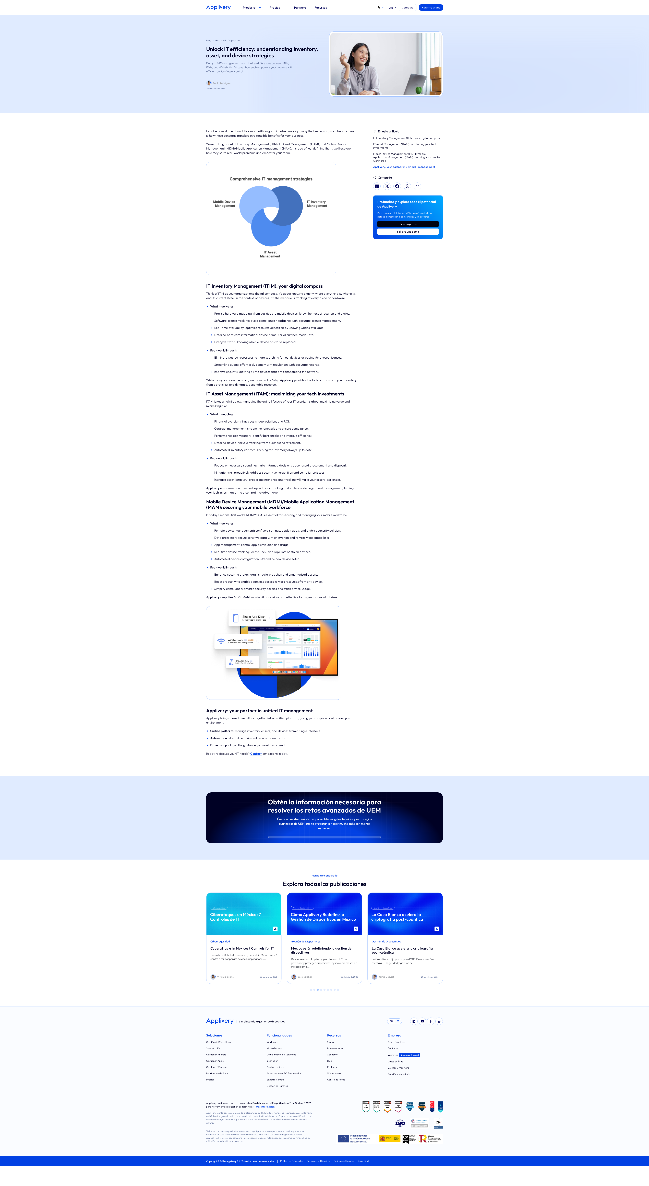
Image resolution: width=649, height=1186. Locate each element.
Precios (210, 1079)
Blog (208, 40)
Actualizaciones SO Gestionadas (284, 1073)
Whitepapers (334, 1073)
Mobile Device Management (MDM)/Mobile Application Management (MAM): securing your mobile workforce (406, 157)
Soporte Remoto (275, 1079)
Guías (375, 941)
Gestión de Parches (277, 1085)
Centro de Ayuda (336, 1079)
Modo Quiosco (274, 1048)
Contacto (393, 1048)
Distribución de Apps (217, 1073)
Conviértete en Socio (399, 1074)
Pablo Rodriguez (222, 83)
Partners (332, 1067)
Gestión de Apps (275, 1067)
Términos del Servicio (318, 1160)
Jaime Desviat (305, 976)
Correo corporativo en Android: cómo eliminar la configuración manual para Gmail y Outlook (402, 952)
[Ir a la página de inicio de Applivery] (218, 7)
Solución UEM (213, 1048)
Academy (332, 1054)
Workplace (272, 1042)
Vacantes (403, 1054)
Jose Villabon (224, 976)
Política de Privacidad (291, 1160)
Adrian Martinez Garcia (392, 976)
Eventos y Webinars (398, 1067)
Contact (256, 754)
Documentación (335, 1048)
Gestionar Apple (215, 1060)
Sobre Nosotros (396, 1042)
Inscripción (272, 1060)
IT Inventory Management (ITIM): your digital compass (406, 138)
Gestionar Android (216, 1054)
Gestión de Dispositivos (228, 40)
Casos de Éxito (395, 1061)
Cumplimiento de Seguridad (281, 1054)
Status (330, 1042)
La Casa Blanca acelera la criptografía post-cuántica (321, 950)
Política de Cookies (344, 1160)
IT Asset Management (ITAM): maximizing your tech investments (405, 145)
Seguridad (363, 1160)
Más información (265, 1106)
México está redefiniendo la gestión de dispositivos (240, 950)
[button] (252, 7)
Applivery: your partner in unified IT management (404, 166)
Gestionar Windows (216, 1067)
